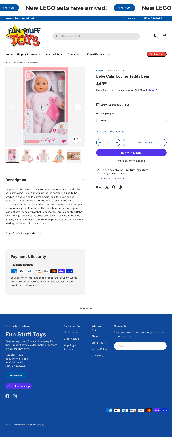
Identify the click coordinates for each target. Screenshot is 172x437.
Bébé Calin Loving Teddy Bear (26, 62)
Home (9, 54)
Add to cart (145, 142)
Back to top (86, 308)
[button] (164, 36)
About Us (97, 336)
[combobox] (96, 36)
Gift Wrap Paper (105, 113)
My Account (70, 332)
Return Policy (99, 349)
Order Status (71, 339)
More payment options (131, 160)
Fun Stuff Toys (19, 425)
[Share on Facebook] (113, 187)
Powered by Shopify (35, 425)
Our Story (97, 355)
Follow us (16, 375)
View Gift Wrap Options (110, 131)
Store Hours (131, 18)
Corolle (99, 70)
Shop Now (124, 7)
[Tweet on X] (106, 187)
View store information (113, 178)
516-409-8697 (152, 18)
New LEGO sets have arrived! (66, 7)
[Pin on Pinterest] (120, 187)
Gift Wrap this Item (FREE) (115, 104)
